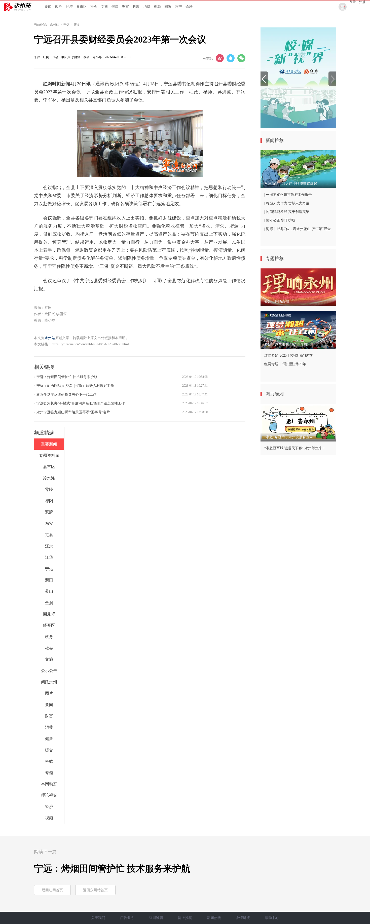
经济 (69, 7)
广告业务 (127, 918)
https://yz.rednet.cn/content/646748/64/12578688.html (90, 344)
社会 (93, 7)
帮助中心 (272, 918)
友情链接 (243, 918)
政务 (58, 7)
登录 (353, 2)
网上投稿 (185, 918)
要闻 (48, 7)
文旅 (104, 7)
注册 (362, 2)
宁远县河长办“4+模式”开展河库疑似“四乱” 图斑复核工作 (80, 403)
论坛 (189, 7)
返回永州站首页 (95, 890)
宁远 (66, 24)
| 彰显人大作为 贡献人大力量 (286, 203)
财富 (125, 7)
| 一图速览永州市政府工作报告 (288, 195)
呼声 (178, 7)
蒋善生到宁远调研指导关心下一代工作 (66, 394)
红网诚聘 (156, 918)
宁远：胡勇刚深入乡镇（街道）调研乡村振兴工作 (75, 386)
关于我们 (98, 918)
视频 (157, 7)
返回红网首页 (52, 890)
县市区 (81, 7)
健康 (115, 7)
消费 (146, 7)
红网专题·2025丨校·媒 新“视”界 (288, 355)
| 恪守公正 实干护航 (279, 220)
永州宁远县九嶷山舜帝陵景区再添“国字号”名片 (73, 412)
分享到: (208, 58)
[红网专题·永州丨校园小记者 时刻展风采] (298, 77)
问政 (167, 7)
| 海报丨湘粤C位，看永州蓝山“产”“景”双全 (297, 229)
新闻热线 (214, 918)
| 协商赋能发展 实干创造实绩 (286, 212)
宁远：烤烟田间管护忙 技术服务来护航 (66, 377)
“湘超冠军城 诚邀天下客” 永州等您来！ (295, 448)
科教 (136, 7)
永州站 (54, 24)
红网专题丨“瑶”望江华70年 (285, 364)
